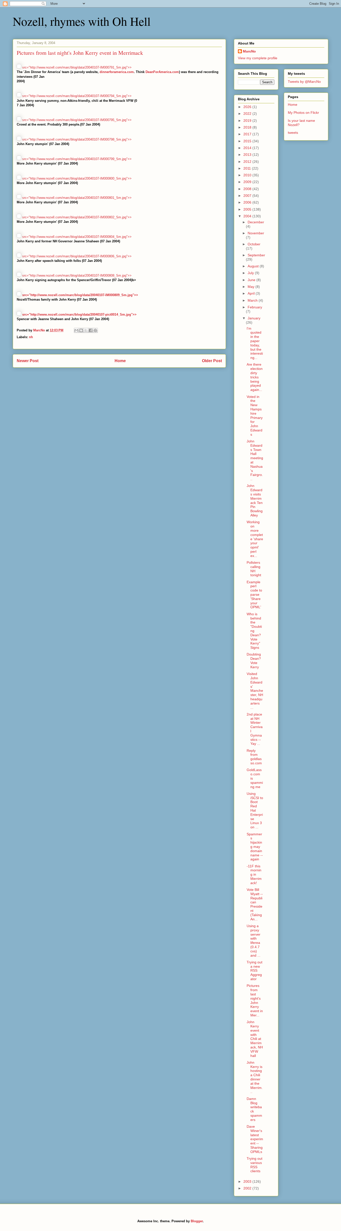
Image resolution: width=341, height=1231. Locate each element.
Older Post (212, 361)
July (251, 273)
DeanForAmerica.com (162, 72)
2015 (247, 141)
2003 (247, 1181)
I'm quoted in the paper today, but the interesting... (255, 343)
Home (120, 361)
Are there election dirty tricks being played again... (255, 377)
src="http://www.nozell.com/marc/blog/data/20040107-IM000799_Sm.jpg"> (76, 159)
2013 (247, 155)
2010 (247, 175)
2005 (247, 209)
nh (31, 337)
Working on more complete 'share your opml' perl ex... (255, 538)
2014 (247, 148)
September (256, 255)
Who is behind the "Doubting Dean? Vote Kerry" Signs (254, 631)
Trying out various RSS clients (254, 1164)
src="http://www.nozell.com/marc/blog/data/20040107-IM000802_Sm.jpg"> (76, 217)
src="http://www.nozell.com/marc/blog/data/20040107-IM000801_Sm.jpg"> (76, 198)
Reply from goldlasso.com (254, 757)
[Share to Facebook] (90, 330)
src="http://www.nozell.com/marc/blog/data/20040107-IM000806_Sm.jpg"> (76, 256)
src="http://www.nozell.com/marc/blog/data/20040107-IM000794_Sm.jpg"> (76, 96)
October (254, 244)
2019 (247, 121)
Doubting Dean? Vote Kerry (254, 660)
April (252, 293)
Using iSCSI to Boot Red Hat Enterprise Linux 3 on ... (255, 810)
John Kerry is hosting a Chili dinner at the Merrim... (255, 1077)
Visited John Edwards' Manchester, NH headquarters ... (255, 690)
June (252, 280)
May (251, 287)
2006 (247, 202)
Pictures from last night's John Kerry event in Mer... (255, 1000)
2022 (247, 114)
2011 (247, 168)
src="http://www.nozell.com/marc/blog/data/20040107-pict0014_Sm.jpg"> (79, 314)
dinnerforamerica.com (117, 72)
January (254, 318)
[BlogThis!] (81, 330)
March (253, 300)
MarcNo (249, 51)
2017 (247, 134)
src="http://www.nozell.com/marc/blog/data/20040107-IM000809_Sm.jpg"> (79, 295)
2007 (247, 196)
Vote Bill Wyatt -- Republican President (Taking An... (255, 904)
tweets (293, 133)
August (254, 266)
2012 (247, 162)
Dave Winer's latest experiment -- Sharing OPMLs (255, 1139)
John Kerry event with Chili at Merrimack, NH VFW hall (255, 1038)
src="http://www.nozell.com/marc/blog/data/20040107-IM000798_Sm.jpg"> (76, 139)
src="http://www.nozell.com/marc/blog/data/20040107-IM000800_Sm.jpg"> (76, 178)
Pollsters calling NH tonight (254, 568)
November (256, 233)
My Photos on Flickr (303, 113)
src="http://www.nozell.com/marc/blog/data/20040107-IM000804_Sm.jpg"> (76, 237)
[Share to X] (85, 330)
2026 (247, 107)
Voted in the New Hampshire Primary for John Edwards (255, 415)
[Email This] (76, 330)
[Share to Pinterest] (95, 330)
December (256, 222)
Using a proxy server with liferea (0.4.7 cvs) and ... (253, 940)
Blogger (197, 1221)
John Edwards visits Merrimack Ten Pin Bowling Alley (255, 500)
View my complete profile (257, 58)
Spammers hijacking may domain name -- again (255, 846)
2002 (247, 1188)
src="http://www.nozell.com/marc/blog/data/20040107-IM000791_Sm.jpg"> (76, 67)
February (255, 307)
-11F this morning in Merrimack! (254, 874)
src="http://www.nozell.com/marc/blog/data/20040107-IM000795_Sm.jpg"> (76, 120)
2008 (247, 189)
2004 (247, 216)
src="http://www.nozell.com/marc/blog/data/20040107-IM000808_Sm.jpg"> (76, 275)
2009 (247, 182)
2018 (247, 127)
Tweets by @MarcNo (304, 82)
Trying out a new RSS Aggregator (254, 970)
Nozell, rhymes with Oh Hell (82, 21)
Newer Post (27, 361)
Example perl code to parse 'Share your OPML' (254, 594)
